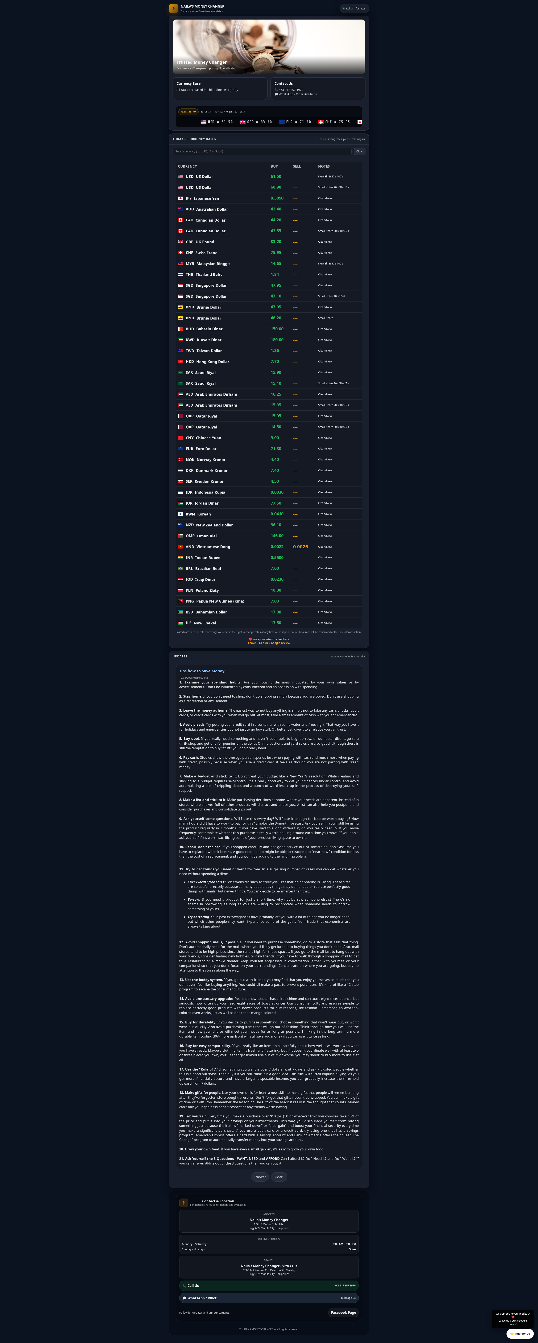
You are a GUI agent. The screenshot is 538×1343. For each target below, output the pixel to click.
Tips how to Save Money (201, 670)
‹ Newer (260, 1177)
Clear (359, 151)
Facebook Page (343, 1312)
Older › (279, 1177)
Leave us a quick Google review (269, 643)
